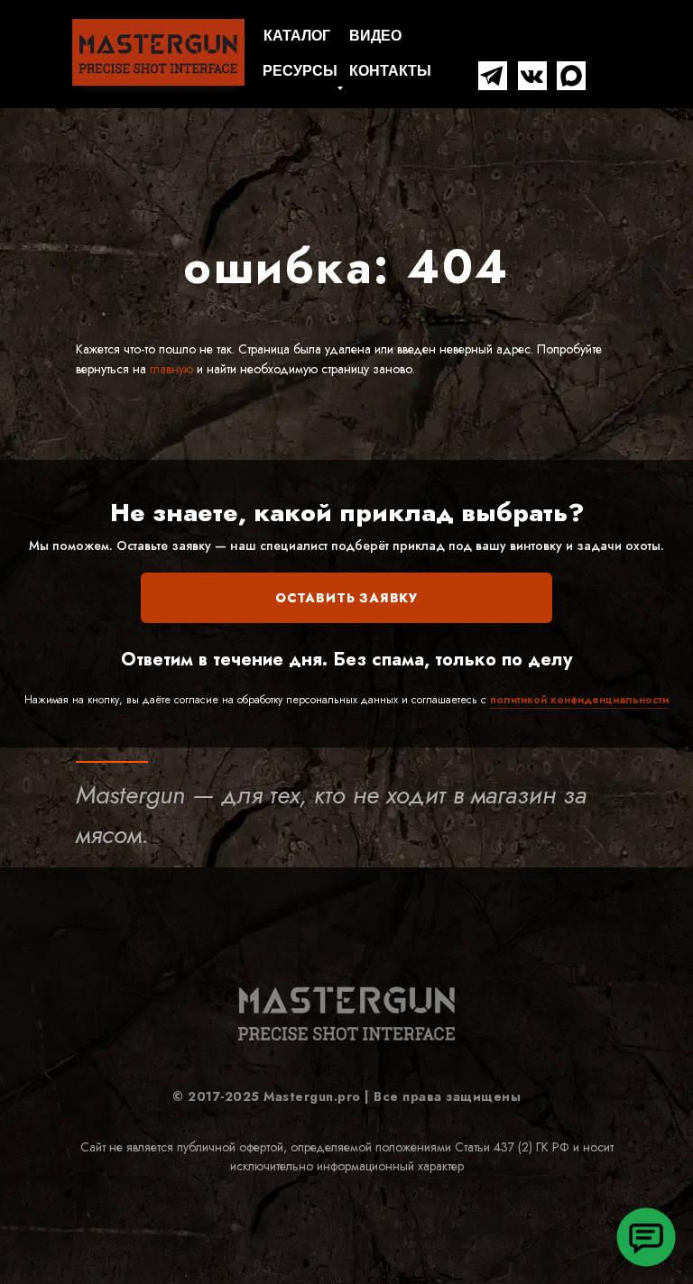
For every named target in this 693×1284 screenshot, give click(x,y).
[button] (646, 1237)
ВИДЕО (375, 35)
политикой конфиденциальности (579, 700)
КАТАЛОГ (296, 35)
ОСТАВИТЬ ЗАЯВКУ (346, 598)
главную (169, 369)
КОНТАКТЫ (390, 70)
